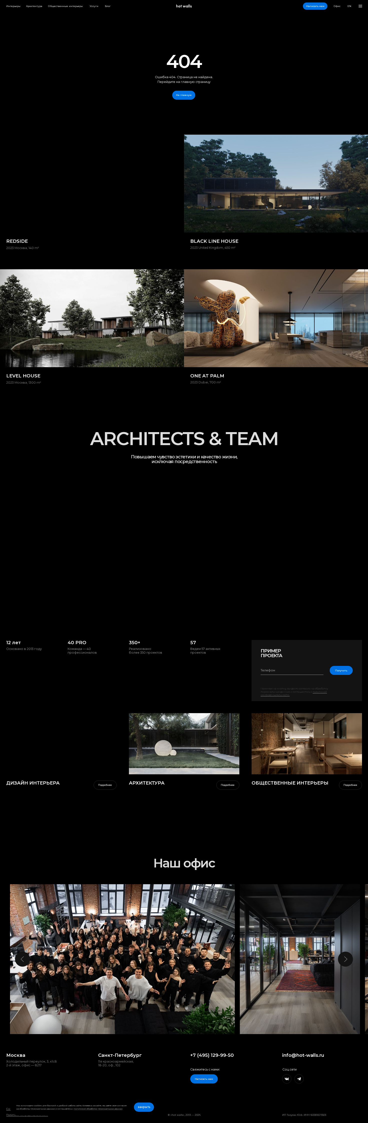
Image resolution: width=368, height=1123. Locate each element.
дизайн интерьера (33, 783)
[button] (315, 6)
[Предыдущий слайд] (22, 959)
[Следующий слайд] (345, 959)
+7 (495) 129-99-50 (212, 1055)
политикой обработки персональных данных (98, 1109)
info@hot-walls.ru (303, 1055)
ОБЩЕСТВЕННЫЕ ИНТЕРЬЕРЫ (290, 783)
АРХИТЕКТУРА (146, 783)
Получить (341, 670)
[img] (184, 743)
